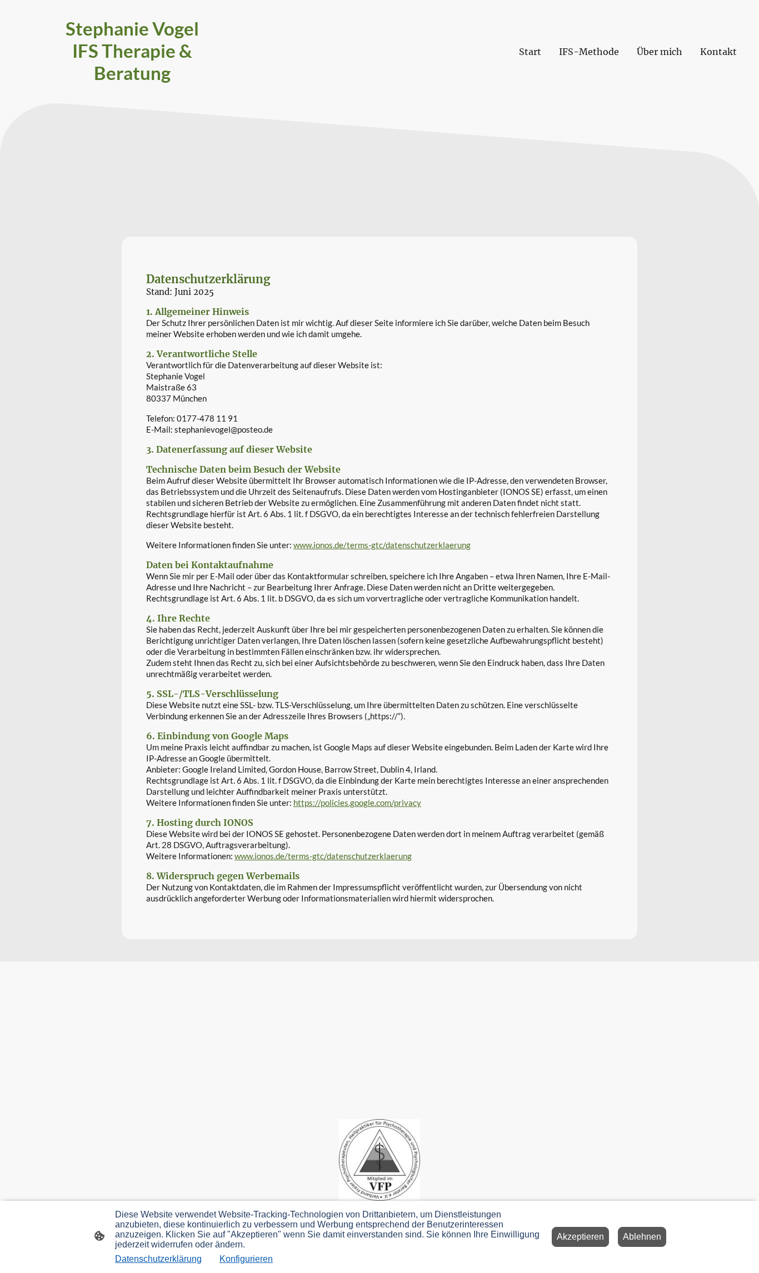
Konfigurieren (246, 1259)
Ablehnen (642, 1236)
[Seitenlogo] (132, 94)
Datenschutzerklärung (158, 1259)
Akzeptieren (580, 1236)
